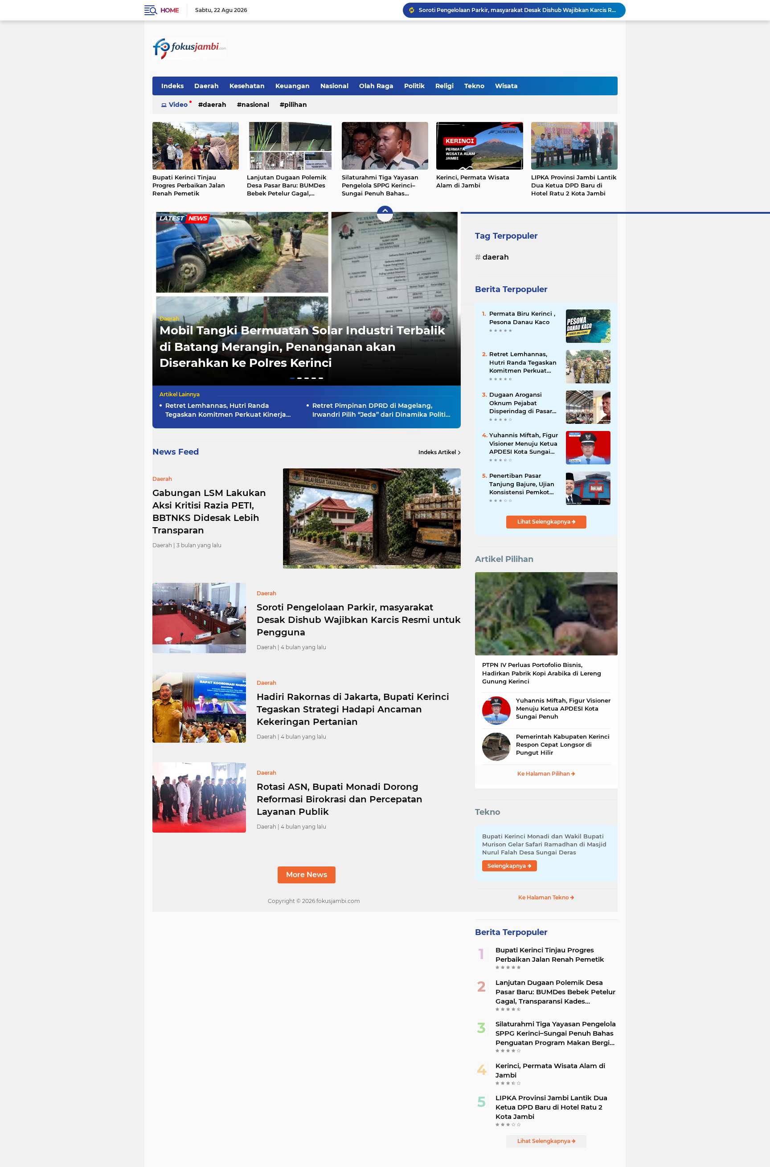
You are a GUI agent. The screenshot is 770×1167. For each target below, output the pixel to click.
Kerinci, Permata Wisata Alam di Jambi (472, 181)
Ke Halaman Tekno (544, 897)
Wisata (506, 86)
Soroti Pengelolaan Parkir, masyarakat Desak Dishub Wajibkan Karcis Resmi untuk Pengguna (359, 620)
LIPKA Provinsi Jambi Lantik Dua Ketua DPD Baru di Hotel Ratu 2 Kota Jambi (573, 185)
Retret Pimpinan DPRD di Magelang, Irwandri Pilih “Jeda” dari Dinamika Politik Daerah (381, 410)
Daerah (206, 86)
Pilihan (295, 105)
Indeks (172, 86)
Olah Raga (376, 86)
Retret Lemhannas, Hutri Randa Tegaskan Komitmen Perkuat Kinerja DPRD (225, 410)
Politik (414, 86)
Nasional (334, 86)
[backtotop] (385, 214)
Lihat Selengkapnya (544, 521)
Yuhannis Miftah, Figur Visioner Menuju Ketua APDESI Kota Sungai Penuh (523, 443)
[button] (292, 378)
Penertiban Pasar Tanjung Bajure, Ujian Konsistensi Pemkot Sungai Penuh (521, 484)
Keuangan (292, 86)
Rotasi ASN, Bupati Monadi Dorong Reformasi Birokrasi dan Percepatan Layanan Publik (339, 799)
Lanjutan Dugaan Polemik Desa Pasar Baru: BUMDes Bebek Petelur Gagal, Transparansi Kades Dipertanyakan (286, 186)
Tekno (474, 86)
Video (178, 105)
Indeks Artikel (437, 452)
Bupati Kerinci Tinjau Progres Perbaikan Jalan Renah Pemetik (188, 185)
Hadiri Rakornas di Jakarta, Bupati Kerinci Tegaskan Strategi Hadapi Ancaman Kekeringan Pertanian (518, 10)
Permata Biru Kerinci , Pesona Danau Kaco (522, 317)
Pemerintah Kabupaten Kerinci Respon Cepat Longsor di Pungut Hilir (563, 744)
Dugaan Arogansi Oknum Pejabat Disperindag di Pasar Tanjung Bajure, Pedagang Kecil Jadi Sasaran (520, 403)
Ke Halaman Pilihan (544, 773)
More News (306, 874)
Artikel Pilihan (504, 559)
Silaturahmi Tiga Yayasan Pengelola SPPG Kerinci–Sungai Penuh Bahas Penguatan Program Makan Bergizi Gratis (383, 186)
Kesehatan (247, 86)
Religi (444, 86)
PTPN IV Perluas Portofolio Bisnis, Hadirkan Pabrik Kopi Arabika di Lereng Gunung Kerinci (541, 672)
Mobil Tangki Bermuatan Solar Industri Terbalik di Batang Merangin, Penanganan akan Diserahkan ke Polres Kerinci (302, 346)
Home (169, 10)
